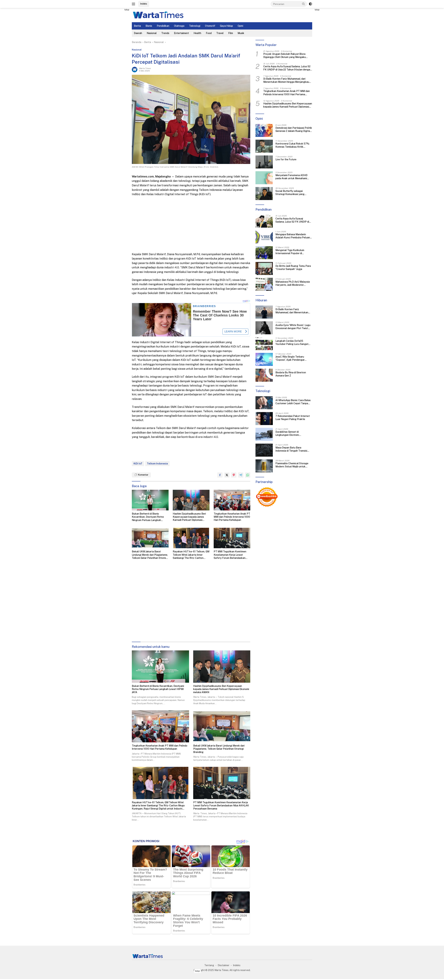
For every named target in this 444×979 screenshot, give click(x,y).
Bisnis (149, 25)
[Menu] (134, 4)
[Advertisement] (116, 60)
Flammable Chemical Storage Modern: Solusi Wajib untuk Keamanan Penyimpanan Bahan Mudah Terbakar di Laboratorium (293, 465)
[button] (303, 4)
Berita (137, 25)
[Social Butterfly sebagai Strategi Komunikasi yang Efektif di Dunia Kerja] (264, 193)
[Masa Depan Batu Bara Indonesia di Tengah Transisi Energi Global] (264, 450)
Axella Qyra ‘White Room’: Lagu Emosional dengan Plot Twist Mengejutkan (292, 327)
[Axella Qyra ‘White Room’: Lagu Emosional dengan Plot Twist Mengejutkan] (264, 327)
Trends (165, 33)
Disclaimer (223, 965)
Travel (220, 33)
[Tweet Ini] (226, 475)
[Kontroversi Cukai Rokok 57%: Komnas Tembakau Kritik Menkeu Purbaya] (264, 146)
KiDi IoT (138, 463)
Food (209, 33)
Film (230, 33)
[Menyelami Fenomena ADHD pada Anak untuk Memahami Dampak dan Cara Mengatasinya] (264, 177)
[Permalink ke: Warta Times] (134, 69)
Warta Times (145, 68)
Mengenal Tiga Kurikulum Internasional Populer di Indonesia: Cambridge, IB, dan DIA (291, 252)
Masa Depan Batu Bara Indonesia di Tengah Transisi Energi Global (291, 449)
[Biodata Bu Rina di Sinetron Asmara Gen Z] (264, 375)
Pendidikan (163, 25)
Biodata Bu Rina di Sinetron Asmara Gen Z (290, 374)
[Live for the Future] (264, 161)
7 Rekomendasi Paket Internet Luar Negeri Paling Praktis (292, 418)
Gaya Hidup (226, 25)
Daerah (138, 33)
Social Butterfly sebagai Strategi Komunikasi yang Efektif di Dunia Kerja (289, 193)
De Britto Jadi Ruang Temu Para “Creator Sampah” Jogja (293, 267)
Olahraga (179, 25)
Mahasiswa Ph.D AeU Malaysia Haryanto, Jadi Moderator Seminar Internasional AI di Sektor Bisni (292, 283)
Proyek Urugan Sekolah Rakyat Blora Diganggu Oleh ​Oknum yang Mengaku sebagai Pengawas (284, 56)
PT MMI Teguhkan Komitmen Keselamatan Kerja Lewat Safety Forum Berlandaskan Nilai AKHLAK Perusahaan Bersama (230, 555)
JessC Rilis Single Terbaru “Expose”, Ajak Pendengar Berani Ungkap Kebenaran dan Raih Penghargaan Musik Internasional (292, 358)
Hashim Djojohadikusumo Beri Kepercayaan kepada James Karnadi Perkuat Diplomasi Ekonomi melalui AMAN (189, 517)
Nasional (152, 33)
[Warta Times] (158, 15)
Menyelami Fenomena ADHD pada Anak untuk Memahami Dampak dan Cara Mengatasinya (293, 177)
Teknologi (194, 25)
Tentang (209, 965)
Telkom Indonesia (157, 463)
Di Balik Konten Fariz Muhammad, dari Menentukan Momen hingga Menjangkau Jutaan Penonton (286, 81)
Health (197, 33)
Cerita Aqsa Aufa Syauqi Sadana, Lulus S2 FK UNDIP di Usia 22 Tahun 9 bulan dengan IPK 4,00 (287, 68)
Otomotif (210, 25)
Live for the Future (285, 159)
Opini (240, 25)
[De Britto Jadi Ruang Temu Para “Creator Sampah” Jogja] (264, 268)
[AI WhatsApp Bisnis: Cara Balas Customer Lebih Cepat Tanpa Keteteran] (264, 402)
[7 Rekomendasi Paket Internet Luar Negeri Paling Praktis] (264, 418)
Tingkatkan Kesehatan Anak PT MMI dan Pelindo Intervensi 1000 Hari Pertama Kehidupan (232, 516)
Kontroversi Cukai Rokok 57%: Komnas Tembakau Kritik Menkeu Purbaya (292, 145)
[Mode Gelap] (310, 4)
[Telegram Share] (240, 475)
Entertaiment (181, 33)
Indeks (143, 3)
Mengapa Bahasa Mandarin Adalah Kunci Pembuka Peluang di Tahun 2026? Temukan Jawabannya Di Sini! (293, 236)
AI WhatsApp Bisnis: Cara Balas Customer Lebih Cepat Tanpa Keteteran (293, 402)
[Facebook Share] (220, 475)
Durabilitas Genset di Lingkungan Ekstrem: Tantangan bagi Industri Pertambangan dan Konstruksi (292, 433)
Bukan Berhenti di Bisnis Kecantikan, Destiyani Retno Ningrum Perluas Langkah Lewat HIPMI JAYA (148, 517)
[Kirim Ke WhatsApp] (247, 475)
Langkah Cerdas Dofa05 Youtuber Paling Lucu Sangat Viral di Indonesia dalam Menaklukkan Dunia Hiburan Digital (291, 343)
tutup (127, 10)
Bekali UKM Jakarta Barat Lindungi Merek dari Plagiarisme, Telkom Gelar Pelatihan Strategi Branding (150, 555)
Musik (241, 33)
